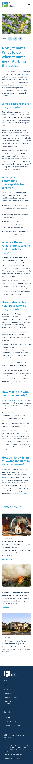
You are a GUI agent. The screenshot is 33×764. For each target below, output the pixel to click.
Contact (7, 712)
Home (6, 685)
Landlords (7, 693)
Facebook (7, 701)
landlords (25, 74)
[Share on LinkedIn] (15, 39)
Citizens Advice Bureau (14, 400)
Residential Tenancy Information (13, 754)
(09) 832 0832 (22, 494)
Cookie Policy (8, 758)
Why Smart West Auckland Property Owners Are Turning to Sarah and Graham (16, 544)
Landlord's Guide (10, 697)
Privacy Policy (17, 758)
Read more (6, 559)
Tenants (7, 704)
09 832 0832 (13, 721)
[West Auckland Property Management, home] (9, 4)
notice (23, 344)
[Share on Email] (20, 39)
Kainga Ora (8, 358)
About (6, 689)
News (6, 708)
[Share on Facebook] (10, 39)
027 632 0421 (16, 726)
